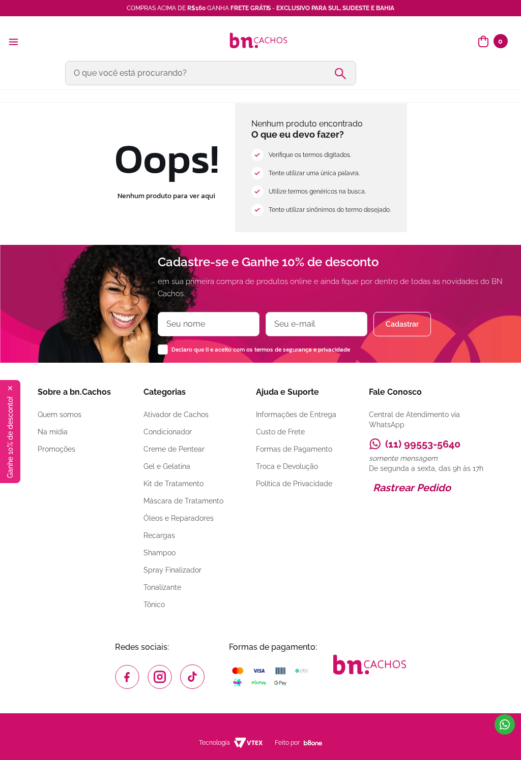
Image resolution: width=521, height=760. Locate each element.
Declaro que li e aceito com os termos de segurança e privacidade (260, 349)
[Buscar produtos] (344, 73)
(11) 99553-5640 (422, 444)
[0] (483, 41)
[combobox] (260, 73)
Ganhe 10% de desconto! (10, 437)
